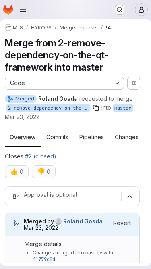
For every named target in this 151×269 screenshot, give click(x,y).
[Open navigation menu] (23, 9)
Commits (57, 137)
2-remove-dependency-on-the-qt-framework (49, 108)
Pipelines (91, 137)
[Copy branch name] (96, 108)
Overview (22, 137)
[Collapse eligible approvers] (129, 196)
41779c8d (44, 259)
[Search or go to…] (119, 10)
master (122, 108)
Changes (127, 137)
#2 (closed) (40, 156)
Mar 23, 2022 (22, 116)
